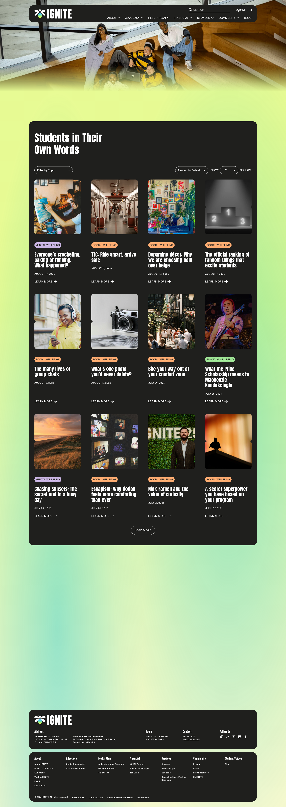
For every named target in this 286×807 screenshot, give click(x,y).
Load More (143, 530)
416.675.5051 (189, 736)
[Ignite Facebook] (246, 737)
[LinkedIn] (240, 737)
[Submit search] (190, 9)
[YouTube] (234, 737)
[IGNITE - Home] (53, 14)
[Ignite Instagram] (222, 737)
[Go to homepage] (53, 720)
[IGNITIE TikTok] (228, 737)
